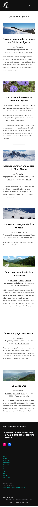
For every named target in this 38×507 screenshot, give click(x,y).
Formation (6, 460)
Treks (4, 471)
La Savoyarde (19, 386)
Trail (4, 469)
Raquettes (6, 465)
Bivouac (5, 458)
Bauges (17, 105)
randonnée (24, 108)
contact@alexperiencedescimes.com (14, 487)
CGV (4, 473)
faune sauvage (26, 105)
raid (16, 177)
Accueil (5, 456)
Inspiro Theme (14, 502)
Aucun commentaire (26, 52)
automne (9, 50)
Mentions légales (8, 497)
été (26, 280)
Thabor (9, 179)
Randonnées (6, 462)
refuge (27, 177)
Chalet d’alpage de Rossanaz (19, 333)
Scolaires (5, 467)
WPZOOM (25, 502)
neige (14, 50)
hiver (12, 235)
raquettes (19, 50)
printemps (16, 108)
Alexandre (19, 47)
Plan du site (6, 477)
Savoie (25, 50)
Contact (5, 475)
